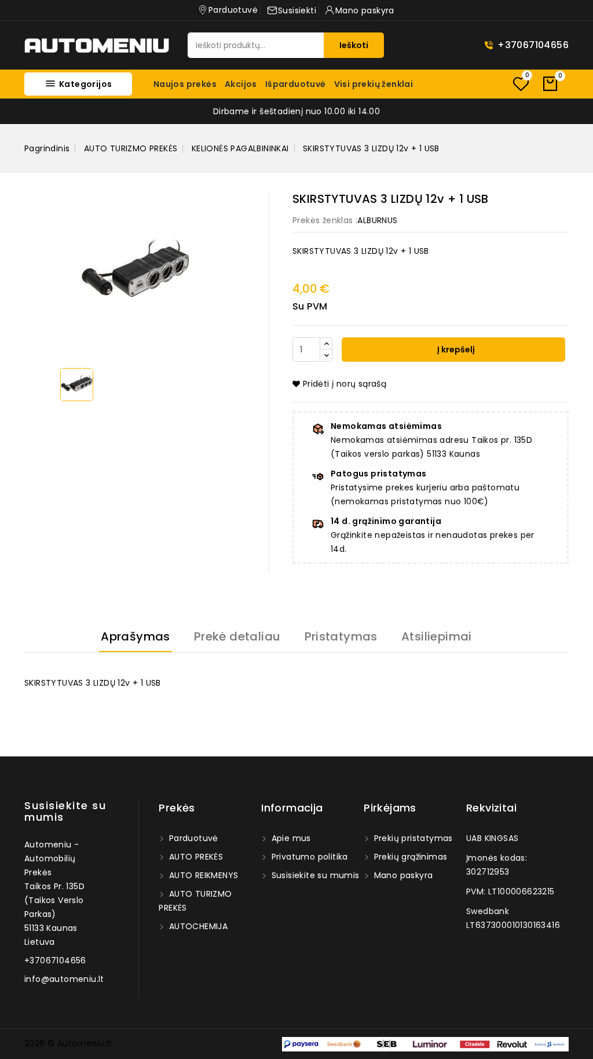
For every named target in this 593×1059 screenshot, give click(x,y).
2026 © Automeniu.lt (68, 1043)
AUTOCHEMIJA (197, 926)
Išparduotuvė (295, 84)
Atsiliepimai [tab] (436, 636)
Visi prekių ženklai (373, 84)
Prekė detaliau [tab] (237, 636)
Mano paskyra (402, 875)
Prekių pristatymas (412, 838)
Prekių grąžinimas (409, 857)
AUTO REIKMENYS (202, 875)
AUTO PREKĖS (194, 857)
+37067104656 (533, 45)
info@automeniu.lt (64, 979)
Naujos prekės (185, 84)
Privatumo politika (308, 857)
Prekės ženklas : (324, 220)
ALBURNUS (377, 220)
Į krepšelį (455, 349)
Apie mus (290, 838)
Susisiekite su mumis (65, 811)
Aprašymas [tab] (135, 636)
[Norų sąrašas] (521, 84)
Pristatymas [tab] (341, 636)
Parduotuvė (192, 838)
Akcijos (241, 84)
